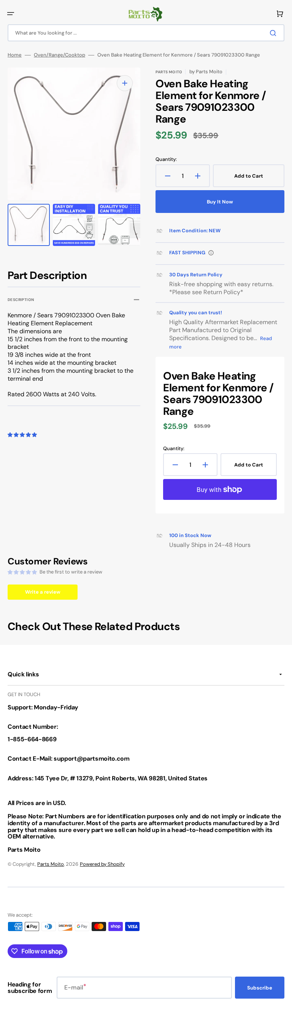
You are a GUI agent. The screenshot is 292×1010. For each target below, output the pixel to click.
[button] (10, 13)
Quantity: (166, 159)
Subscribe (259, 988)
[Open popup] (211, 253)
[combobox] (146, 32)
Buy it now (220, 202)
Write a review (42, 592)
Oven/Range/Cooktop (59, 55)
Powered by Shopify (102, 864)
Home (15, 55)
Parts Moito (50, 864)
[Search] (274, 33)
